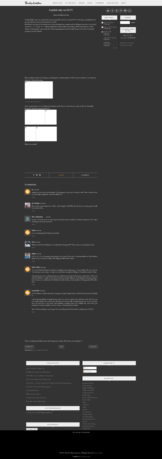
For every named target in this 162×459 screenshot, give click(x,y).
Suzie (34, 230)
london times (86, 395)
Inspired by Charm (110, 38)
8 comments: (85, 175)
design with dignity (88, 388)
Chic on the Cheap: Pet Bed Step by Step (38, 379)
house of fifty (86, 400)
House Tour (57, 3)
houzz (84, 402)
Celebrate (100, 3)
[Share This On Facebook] (33, 175)
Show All (115, 48)
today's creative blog (88, 424)
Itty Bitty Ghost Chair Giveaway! (36, 398)
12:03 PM (42, 203)
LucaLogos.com (85, 456)
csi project (85, 405)
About (123, 3)
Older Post (93, 346)
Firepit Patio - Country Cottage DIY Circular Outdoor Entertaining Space (49, 383)
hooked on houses (88, 393)
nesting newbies (87, 414)
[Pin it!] (40, 175)
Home (61, 346)
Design (81, 3)
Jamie (34, 254)
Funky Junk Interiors (107, 32)
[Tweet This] (36, 175)
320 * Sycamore (109, 22)
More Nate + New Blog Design (36, 401)
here (46, 413)
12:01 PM (36, 189)
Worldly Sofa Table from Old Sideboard (38, 372)
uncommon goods (88, 426)
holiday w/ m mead (88, 390)
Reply (33, 197)
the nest (84, 421)
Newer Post (29, 346)
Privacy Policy (98, 453)
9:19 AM (38, 253)
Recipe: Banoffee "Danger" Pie (35, 368)
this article (33, 27)
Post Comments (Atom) (40, 350)
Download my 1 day (32, 413)
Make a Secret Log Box (33, 394)
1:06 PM (48, 217)
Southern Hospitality (107, 43)
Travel (90, 3)
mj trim (84, 409)
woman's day (86, 429)
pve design (35, 203)
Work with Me (112, 3)
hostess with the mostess (89, 397)
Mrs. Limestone (37, 217)
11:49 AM (42, 290)
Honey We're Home (110, 27)
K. (32, 190)
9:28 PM (38, 230)
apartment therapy (87, 383)
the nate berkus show (88, 419)
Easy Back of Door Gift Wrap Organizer (38, 387)
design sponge (87, 385)
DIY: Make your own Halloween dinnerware (39, 376)
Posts (86, 368)
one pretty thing (87, 417)
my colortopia (86, 412)
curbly (84, 407)
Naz (33, 242)
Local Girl (35, 291)
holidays (61, 175)
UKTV (42, 27)
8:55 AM (43, 267)
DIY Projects (70, 3)
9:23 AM (37, 242)
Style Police (36, 267)
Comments (88, 371)
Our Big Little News (32, 390)
